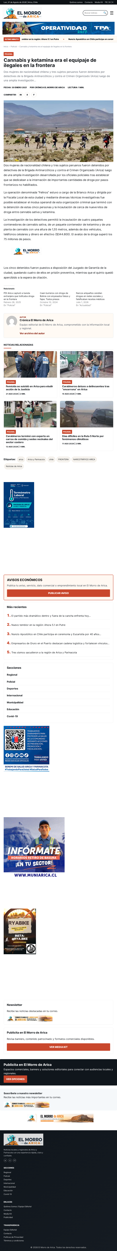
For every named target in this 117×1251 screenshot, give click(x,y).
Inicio (6, 46)
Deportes (12, 688)
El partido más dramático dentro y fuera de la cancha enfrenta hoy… (51, 615)
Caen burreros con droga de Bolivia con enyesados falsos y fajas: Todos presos (55, 296)
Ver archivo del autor (32, 333)
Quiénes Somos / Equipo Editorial (18, 1206)
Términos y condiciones (14, 1240)
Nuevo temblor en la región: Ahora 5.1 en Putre (27, 39)
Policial (14, 46)
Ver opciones (15, 1079)
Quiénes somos (76, 2)
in (21, 94)
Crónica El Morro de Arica (49, 87)
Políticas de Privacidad (13, 1237)
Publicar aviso (58, 593)
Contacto (89, 2)
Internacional (14, 695)
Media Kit (99, 2)
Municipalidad (15, 702)
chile (51, 459)
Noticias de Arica (14, 466)
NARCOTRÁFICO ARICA (84, 459)
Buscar (105, 13)
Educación (13, 709)
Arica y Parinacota (36, 459)
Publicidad (8, 1217)
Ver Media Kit (58, 1046)
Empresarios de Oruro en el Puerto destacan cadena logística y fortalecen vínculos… (60, 643)
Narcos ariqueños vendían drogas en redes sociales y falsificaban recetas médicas (90, 296)
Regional (12, 674)
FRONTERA (63, 459)
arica (21, 459)
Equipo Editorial (10, 1230)
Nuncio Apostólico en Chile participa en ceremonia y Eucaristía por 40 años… (56, 634)
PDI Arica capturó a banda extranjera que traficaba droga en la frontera (19, 296)
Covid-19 (12, 716)
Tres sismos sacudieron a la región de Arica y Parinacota (44, 652)
